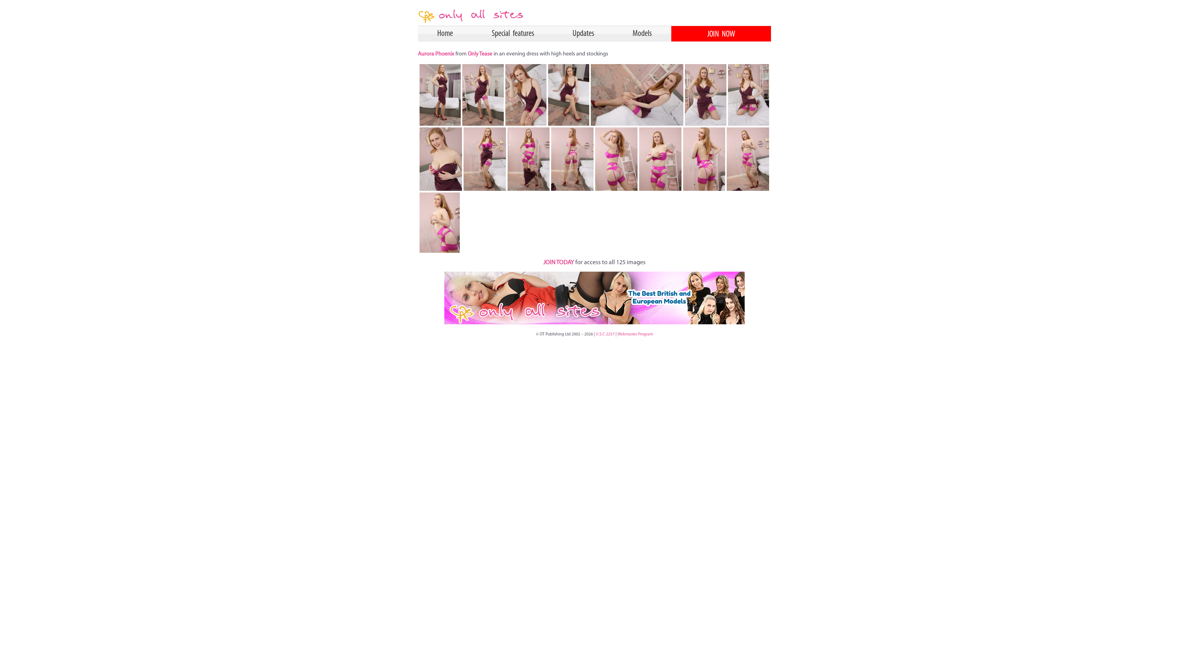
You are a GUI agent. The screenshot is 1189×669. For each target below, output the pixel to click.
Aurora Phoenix (436, 54)
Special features (513, 33)
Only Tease (480, 54)
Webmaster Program (635, 334)
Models (642, 33)
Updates (583, 33)
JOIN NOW (721, 34)
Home (445, 33)
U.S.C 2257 (605, 334)
